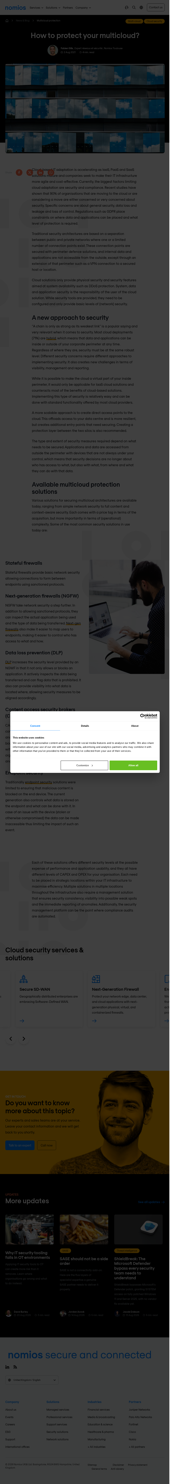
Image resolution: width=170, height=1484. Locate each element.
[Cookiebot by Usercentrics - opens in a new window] (142, 716)
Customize (82, 765)
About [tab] (134, 725)
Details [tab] (85, 725)
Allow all (133, 765)
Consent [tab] (35, 725)
